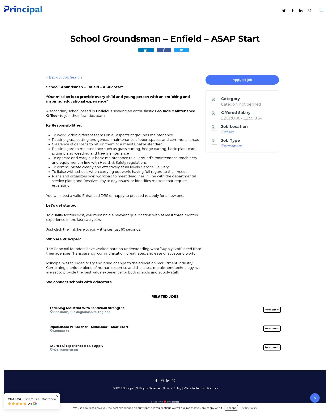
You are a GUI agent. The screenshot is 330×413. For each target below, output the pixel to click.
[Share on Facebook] (164, 50)
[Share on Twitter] (181, 50)
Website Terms (194, 388)
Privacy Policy (172, 388)
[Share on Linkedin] (146, 50)
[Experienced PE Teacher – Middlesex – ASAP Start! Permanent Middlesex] (165, 322)
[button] (321, 10)
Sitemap (212, 388)
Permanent (232, 146)
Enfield (227, 132)
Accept (231, 407)
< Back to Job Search (64, 77)
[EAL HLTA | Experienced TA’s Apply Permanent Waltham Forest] (165, 341)
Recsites (174, 401)
